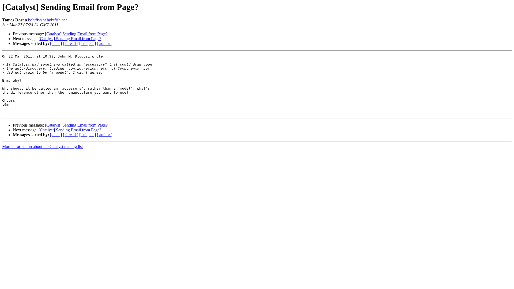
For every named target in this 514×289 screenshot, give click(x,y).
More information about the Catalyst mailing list (42, 146)
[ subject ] (87, 43)
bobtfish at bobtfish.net (47, 20)
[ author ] (104, 43)
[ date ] (56, 43)
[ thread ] (70, 43)
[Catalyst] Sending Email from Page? (76, 34)
